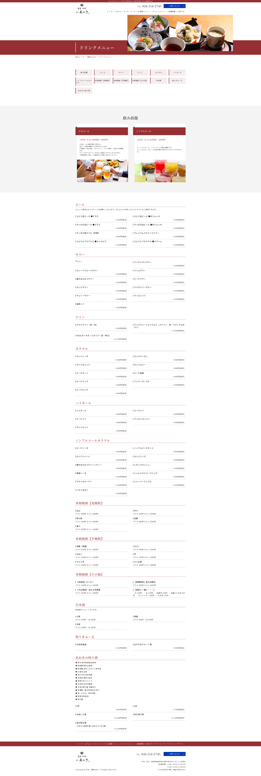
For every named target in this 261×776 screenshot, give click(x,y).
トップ (109, 11)
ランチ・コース (129, 11)
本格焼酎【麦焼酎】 (103, 80)
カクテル (158, 72)
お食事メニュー (144, 11)
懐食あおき (91, 57)
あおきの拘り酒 (84, 90)
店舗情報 (171, 11)
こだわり (117, 11)
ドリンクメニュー (159, 11)
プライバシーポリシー (175, 744)
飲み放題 (84, 72)
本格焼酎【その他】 (140, 80)
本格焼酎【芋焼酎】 (121, 80)
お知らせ (181, 11)
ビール (102, 72)
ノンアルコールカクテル (84, 81)
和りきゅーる (177, 80)
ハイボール (177, 72)
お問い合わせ (174, 6)
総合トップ (79, 57)
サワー (121, 72)
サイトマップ (159, 744)
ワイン (140, 72)
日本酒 (158, 80)
